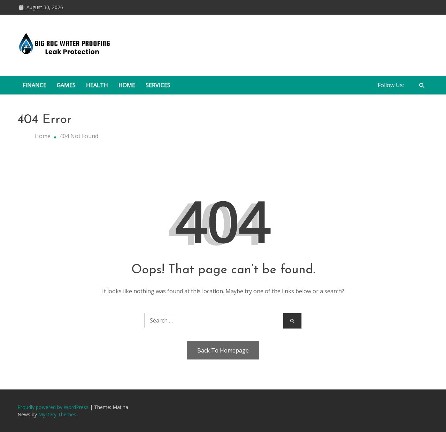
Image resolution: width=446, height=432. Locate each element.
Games (66, 85)
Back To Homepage (223, 350)
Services (158, 85)
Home (126, 85)
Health (97, 85)
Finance (34, 85)
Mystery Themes (57, 414)
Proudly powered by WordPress (53, 407)
